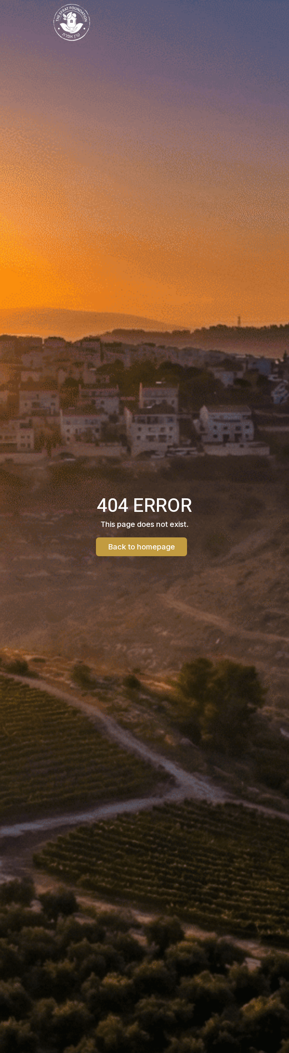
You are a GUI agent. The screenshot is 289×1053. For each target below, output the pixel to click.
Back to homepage (141, 546)
